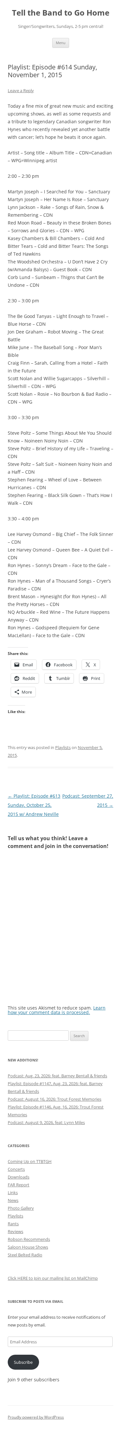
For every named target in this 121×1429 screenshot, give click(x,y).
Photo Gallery (21, 1208)
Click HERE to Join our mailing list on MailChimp (53, 1278)
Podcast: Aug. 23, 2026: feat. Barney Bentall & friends (57, 1076)
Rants (13, 1224)
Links (13, 1192)
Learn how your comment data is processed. (57, 1010)
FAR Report (18, 1185)
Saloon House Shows (28, 1247)
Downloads (18, 1177)
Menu (61, 42)
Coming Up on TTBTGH (30, 1161)
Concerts (16, 1169)
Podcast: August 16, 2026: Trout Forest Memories (54, 1099)
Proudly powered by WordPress (36, 1417)
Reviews (15, 1231)
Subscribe (23, 1362)
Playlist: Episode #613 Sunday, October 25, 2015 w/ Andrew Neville (34, 805)
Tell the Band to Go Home (60, 13)
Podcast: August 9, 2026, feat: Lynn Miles (46, 1122)
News (13, 1200)
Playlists (63, 747)
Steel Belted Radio (25, 1255)
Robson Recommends (29, 1239)
